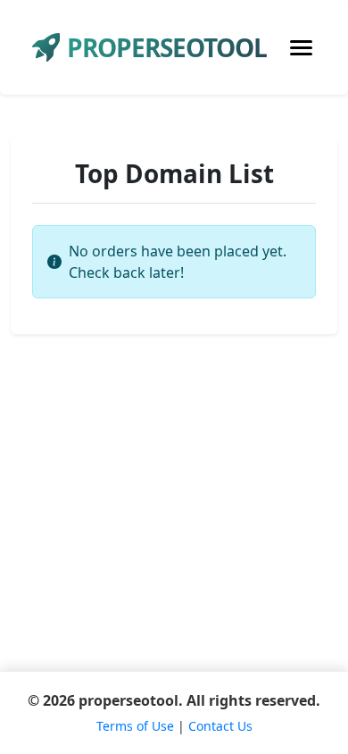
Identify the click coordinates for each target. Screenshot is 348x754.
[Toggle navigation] (301, 48)
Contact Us (220, 725)
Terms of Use (135, 725)
